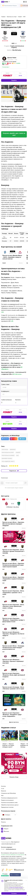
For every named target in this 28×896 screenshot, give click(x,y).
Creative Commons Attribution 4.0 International (12, 854)
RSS (2, 795)
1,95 (12, 321)
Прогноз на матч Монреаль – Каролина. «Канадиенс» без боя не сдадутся (13, 633)
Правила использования (7, 800)
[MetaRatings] (6, 838)
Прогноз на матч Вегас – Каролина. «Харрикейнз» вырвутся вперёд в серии (13, 579)
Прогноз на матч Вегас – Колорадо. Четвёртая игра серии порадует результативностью (13, 647)
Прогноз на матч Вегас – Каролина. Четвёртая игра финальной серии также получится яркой (13, 565)
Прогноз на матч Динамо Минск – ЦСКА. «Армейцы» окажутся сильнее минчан (12, 257)
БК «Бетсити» (17, 374)
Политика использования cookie (9, 802)
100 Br (20, 75)
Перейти (14, 80)
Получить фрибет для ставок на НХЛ (14, 134)
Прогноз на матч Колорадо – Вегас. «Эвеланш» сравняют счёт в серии (13, 687)
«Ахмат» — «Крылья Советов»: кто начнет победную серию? (8, 745)
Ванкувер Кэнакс (23, 37)
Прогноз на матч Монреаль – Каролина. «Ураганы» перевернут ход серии (13, 661)
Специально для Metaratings (8, 793)
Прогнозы (5, 449)
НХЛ (17, 455)
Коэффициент (5, 391)
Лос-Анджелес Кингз (5, 38)
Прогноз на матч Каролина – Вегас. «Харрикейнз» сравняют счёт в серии (13, 592)
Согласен (14, 893)
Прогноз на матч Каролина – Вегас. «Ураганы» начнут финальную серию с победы (13, 606)
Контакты (3, 786)
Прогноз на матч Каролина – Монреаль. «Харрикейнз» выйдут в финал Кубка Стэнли (13, 620)
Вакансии (3, 790)
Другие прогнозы (8, 514)
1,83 (2, 312)
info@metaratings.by (11, 849)
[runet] (2, 870)
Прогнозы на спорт (8, 452)
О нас (2, 788)
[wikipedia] (19, 870)
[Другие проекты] (5, 2)
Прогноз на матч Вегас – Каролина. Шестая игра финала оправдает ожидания (13, 524)
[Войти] (24, 2)
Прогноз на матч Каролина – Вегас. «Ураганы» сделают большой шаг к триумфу (13, 551)
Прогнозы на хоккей (8, 455)
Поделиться (12, 470)
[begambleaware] (15, 875)
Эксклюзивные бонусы (10, 5)
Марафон (12, 449)
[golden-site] (9, 870)
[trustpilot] (5, 875)
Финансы (3, 822)
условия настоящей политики (16, 887)
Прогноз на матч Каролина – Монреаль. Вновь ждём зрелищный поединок (13, 675)
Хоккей (18, 452)
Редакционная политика (7, 807)
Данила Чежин (11, 57)
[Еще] (26, 2)
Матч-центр (5, 496)
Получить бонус (14, 777)
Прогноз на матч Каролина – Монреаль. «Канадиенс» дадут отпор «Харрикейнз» (12, 714)
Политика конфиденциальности (9, 798)
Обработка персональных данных (10, 804)
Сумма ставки (5, 384)
